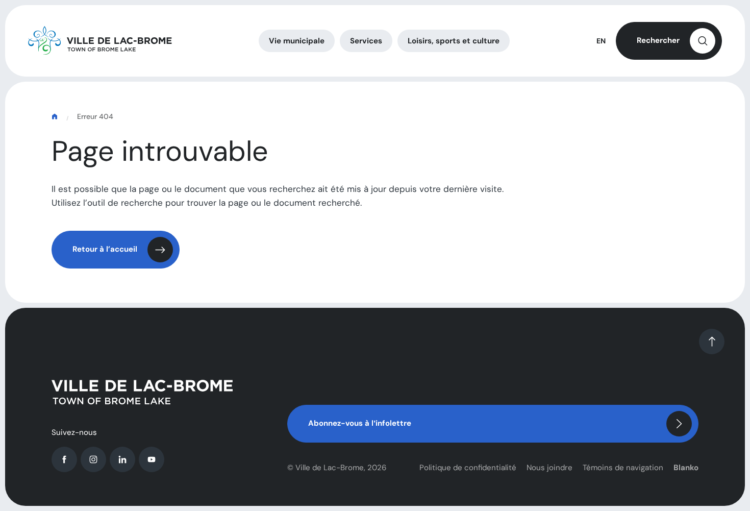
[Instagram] (93, 459)
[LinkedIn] (122, 459)
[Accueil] (56, 116)
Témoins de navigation (623, 467)
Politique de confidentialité (467, 467)
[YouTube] (151, 459)
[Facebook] (64, 459)
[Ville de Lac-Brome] (100, 41)
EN (601, 40)
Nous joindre (549, 467)
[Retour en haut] (711, 341)
